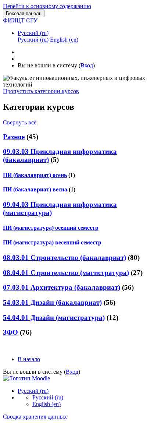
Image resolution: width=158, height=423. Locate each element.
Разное (14, 137)
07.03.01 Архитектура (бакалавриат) (61, 287)
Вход (86, 65)
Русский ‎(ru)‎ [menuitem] (33, 39)
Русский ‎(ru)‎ (33, 33)
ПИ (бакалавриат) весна (35, 189)
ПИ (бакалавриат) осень (35, 175)
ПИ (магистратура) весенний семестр (52, 242)
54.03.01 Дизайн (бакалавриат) (52, 302)
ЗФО (10, 332)
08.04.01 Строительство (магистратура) (66, 272)
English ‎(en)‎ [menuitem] (64, 39)
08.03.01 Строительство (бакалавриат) (64, 257)
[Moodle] (26, 378)
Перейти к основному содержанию (47, 6)
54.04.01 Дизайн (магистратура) (54, 317)
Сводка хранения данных (35, 416)
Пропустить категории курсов (41, 91)
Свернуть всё (19, 122)
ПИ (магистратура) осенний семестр (50, 228)
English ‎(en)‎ (46, 404)
